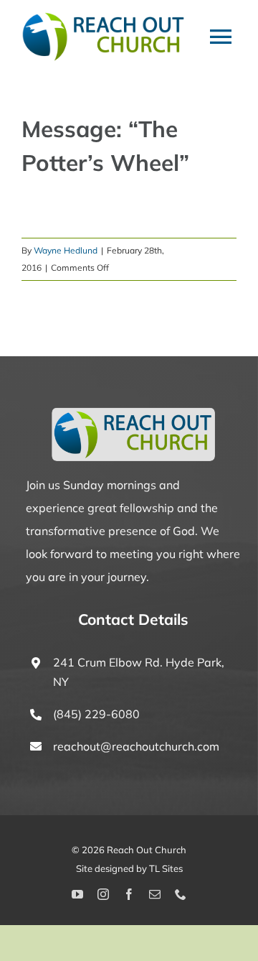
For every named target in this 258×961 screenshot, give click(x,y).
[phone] (180, 894)
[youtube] (77, 894)
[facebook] (129, 894)
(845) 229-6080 (96, 714)
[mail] (155, 894)
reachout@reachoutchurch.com (136, 746)
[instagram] (103, 894)
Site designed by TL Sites (129, 868)
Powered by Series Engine (129, 209)
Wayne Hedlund (65, 250)
